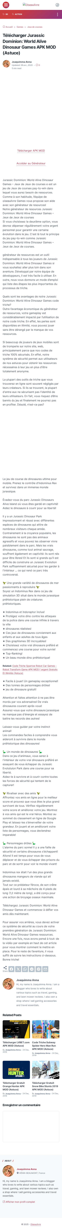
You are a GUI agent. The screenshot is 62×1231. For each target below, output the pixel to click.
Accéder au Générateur (31, 163)
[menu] (6, 5)
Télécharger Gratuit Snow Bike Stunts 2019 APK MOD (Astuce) (45, 1086)
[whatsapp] (25, 969)
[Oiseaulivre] (31, 4)
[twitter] (18, 969)
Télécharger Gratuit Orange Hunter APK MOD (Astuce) (14, 1086)
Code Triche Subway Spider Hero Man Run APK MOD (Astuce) (44, 1045)
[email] (45, 969)
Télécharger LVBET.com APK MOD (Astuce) (16, 1044)
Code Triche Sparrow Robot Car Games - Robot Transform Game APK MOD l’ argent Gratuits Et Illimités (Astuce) (30, 669)
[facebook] (11, 969)
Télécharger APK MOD (31, 150)
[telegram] (32, 969)
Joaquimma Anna (27, 1169)
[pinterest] (38, 969)
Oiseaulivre (35, 1224)
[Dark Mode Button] (57, 5)
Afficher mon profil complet (20, 1201)
